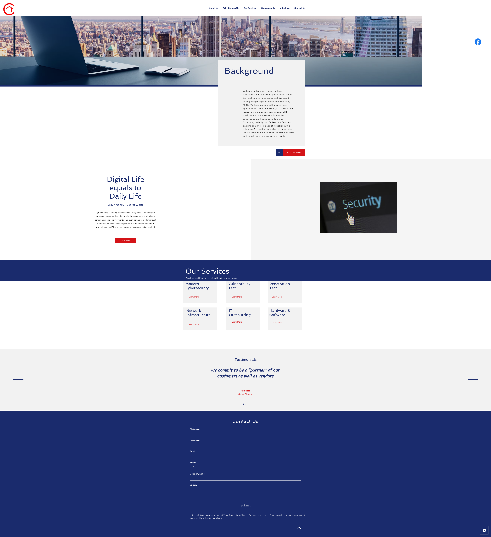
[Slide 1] (243, 404)
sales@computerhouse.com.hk (290, 515)
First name (194, 429)
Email (192, 451)
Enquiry (193, 485)
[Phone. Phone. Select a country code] (194, 467)
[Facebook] (477, 41)
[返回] (18, 379)
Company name (197, 473)
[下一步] (473, 379)
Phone (193, 462)
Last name (194, 440)
